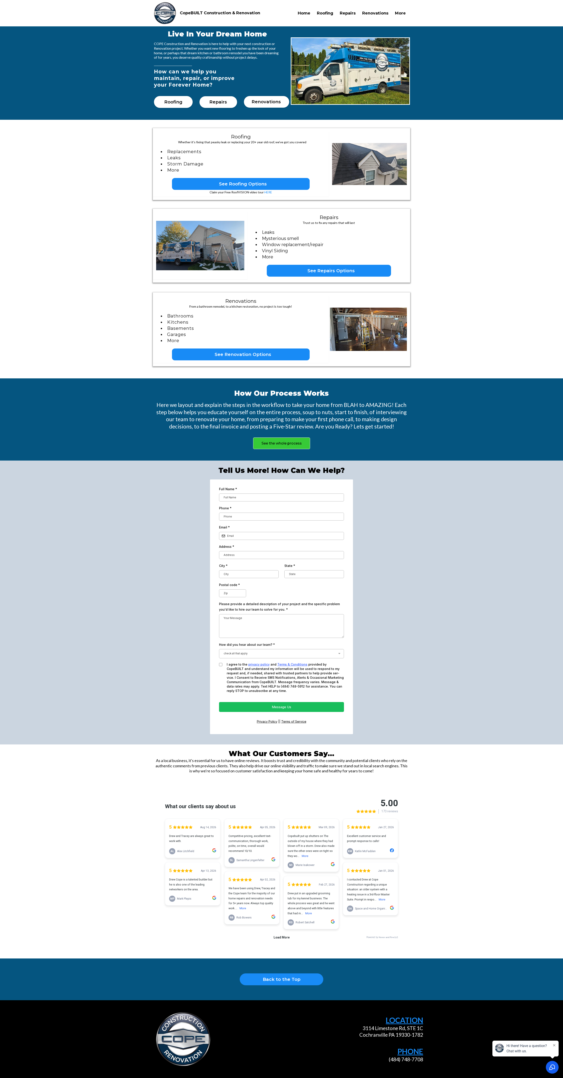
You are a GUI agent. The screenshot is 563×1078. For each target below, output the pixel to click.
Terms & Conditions (292, 664)
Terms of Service (293, 721)
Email (224, 527)
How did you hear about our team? (247, 644)
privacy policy (259, 664)
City (223, 566)
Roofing (325, 13)
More (400, 13)
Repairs (348, 13)
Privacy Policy (267, 721)
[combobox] (281, 653)
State (289, 566)
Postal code (229, 585)
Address (226, 546)
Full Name (228, 489)
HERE (268, 192)
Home (304, 13)
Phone (225, 508)
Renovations (375, 13)
